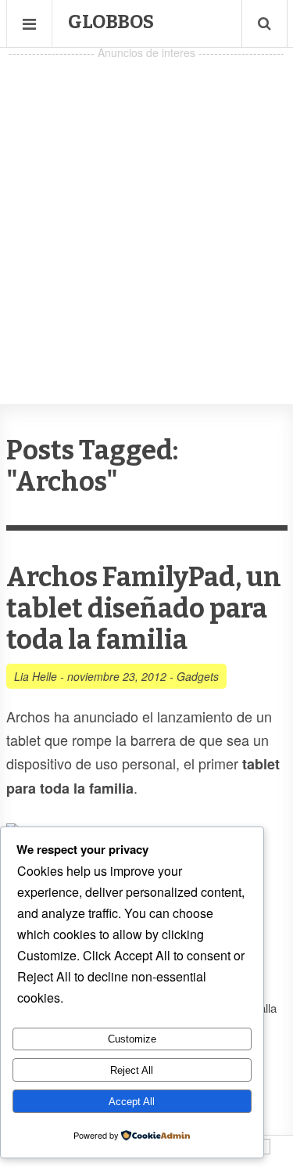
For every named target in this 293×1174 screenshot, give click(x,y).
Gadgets (198, 676)
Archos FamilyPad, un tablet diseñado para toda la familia (143, 608)
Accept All (132, 1101)
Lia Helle (35, 676)
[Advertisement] (146, 210)
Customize (132, 1039)
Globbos (111, 22)
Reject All (131, 1070)
